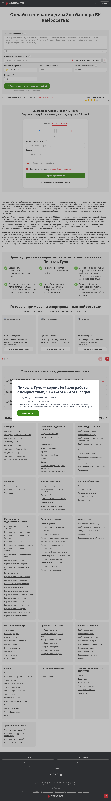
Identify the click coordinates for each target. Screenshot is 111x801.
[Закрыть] (95, 384)
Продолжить (28, 413)
